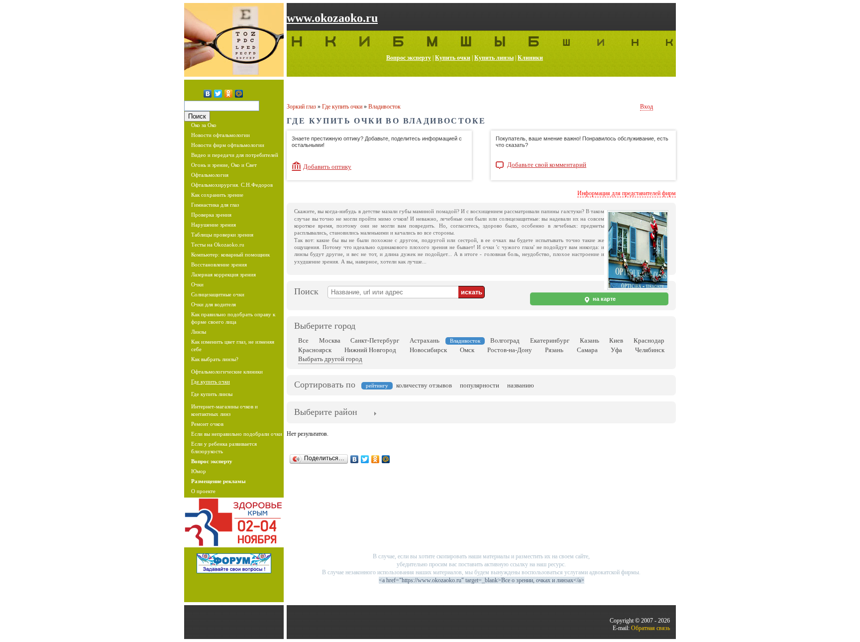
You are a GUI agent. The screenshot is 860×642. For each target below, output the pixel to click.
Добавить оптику (327, 166)
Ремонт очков (207, 424)
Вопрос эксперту (408, 57)
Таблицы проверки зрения (222, 235)
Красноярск (314, 350)
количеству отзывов (424, 385)
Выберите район (325, 412)
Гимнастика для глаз (215, 205)
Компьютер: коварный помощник (230, 254)
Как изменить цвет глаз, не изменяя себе (232, 345)
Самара (587, 350)
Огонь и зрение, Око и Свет (224, 165)
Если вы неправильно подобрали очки (236, 434)
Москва (329, 340)
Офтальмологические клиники (227, 372)
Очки (197, 284)
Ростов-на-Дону (509, 350)
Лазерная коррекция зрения (223, 274)
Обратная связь (650, 628)
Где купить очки (210, 382)
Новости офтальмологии (220, 135)
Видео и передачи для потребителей (234, 155)
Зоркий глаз (301, 106)
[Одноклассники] (228, 93)
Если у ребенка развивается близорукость (224, 447)
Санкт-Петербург (374, 340)
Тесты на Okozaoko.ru (217, 245)
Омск (467, 350)
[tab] (325, 412)
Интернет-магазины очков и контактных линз (224, 410)
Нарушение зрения (213, 225)
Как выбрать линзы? (214, 359)
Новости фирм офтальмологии (227, 145)
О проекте (203, 491)
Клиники (530, 57)
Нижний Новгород (370, 350)
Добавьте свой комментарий (546, 164)
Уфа (616, 350)
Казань (589, 340)
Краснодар (649, 340)
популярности (479, 385)
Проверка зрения (211, 215)
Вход (646, 106)
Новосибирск (428, 350)
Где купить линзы (211, 394)
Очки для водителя (213, 304)
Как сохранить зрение (217, 195)
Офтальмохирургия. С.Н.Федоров (232, 185)
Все (303, 340)
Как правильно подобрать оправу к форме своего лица (233, 318)
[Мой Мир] (239, 93)
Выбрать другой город (330, 359)
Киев (616, 340)
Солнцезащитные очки (217, 294)
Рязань (554, 350)
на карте (603, 299)
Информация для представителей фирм (626, 193)
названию (520, 385)
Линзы (198, 332)
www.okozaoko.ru (332, 17)
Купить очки (452, 57)
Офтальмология (209, 175)
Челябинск (649, 350)
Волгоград (505, 340)
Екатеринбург (549, 340)
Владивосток (384, 106)
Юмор (198, 471)
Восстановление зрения (219, 264)
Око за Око (203, 125)
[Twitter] (218, 93)
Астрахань (424, 340)
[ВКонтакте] (208, 93)
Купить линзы (494, 57)
